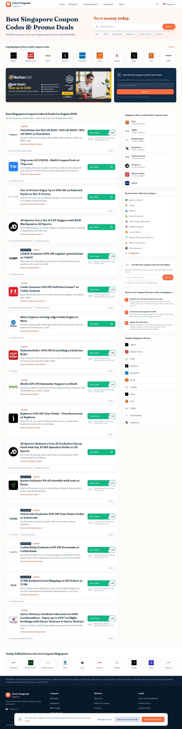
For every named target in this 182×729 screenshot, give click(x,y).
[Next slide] (107, 85)
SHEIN (105, 34)
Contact (98, 708)
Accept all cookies (153, 719)
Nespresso (131, 34)
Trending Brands (90, 4)
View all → (172, 47)
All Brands (72, 4)
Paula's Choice (145, 34)
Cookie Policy (144, 708)
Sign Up (145, 92)
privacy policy (144, 97)
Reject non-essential (127, 719)
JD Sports (159, 34)
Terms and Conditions (148, 698)
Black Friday (55, 708)
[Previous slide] (10, 85)
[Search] (157, 4)
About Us (98, 698)
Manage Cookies (104, 719)
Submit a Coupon (102, 703)
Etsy (97, 34)
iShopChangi (117, 34)
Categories (108, 4)
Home (62, 4)
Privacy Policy (144, 703)
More (121, 4)
